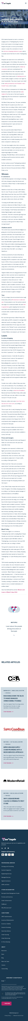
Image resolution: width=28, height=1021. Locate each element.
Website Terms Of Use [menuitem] (18, 1015)
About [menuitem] (3, 947)
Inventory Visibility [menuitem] (6, 923)
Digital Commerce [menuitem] (5, 881)
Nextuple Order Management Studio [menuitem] (10, 893)
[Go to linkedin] (14, 635)
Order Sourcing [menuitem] (5, 934)
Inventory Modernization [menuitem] (7, 920)
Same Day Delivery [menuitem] (6, 931)
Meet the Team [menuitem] (5, 961)
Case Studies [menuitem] (5, 913)
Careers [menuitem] (3, 965)
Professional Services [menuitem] (8, 863)
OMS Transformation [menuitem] (6, 916)
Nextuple (4, 16)
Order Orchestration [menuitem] (6, 900)
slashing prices (21, 76)
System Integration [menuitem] (6, 870)
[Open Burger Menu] (25, 3)
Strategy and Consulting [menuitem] (7, 866)
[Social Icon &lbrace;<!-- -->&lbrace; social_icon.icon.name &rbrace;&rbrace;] (2, 848)
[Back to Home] (6, 3)
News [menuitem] (2, 954)
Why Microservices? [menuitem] (6, 907)
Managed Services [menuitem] (5, 877)
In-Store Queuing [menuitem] (5, 942)
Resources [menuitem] (4, 950)
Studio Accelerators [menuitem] (7, 889)
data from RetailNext (19, 390)
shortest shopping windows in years (13, 51)
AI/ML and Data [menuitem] (5, 884)
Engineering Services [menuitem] (6, 873)
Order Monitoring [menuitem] (5, 938)
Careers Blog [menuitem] (4, 968)
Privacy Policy (14, 998)
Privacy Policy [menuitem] (8, 1015)
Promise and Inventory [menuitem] (7, 897)
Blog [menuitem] (2, 958)
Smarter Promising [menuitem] (6, 927)
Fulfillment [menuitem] (4, 904)
